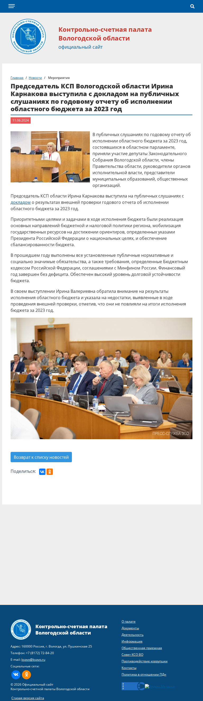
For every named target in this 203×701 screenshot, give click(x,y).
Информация (132, 641)
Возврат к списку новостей (41, 457)
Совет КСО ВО (132, 654)
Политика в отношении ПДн (144, 674)
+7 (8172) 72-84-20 (40, 653)
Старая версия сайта (27, 698)
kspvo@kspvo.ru (33, 659)
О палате (129, 621)
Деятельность (133, 634)
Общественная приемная (142, 648)
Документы (130, 628)
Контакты (129, 668)
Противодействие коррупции (145, 661)
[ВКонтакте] (42, 472)
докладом (21, 202)
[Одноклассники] (50, 472)
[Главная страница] (28, 36)
